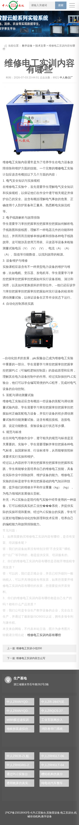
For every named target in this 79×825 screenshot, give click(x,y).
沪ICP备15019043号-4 (18, 812)
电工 (12, 162)
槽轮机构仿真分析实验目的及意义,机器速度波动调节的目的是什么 (55, 774)
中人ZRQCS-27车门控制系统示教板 (55, 711)
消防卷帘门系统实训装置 (55, 729)
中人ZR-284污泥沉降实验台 (55, 702)
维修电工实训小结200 (29, 648)
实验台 (41, 358)
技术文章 (40, 45)
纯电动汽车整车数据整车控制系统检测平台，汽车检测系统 (55, 783)
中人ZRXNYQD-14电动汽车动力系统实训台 (20, 711)
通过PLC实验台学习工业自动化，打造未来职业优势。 (20, 774)
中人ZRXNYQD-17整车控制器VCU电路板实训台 (20, 702)
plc (34, 358)
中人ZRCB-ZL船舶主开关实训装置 (20, 756)
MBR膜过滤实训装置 (20, 720)
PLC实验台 (39, 812)
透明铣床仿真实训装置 (20, 783)
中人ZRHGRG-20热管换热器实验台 (20, 765)
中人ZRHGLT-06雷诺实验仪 (55, 756)
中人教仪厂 (66, 77)
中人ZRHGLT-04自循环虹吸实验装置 (55, 765)
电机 (18, 273)
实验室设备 (53, 812)
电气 (9, 180)
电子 (9, 217)
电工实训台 (67, 812)
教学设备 (27, 45)
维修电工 (61, 168)
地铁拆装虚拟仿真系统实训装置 (20, 729)
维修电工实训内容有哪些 (44, 635)
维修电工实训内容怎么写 (30, 658)
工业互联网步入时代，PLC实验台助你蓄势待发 (55, 720)
